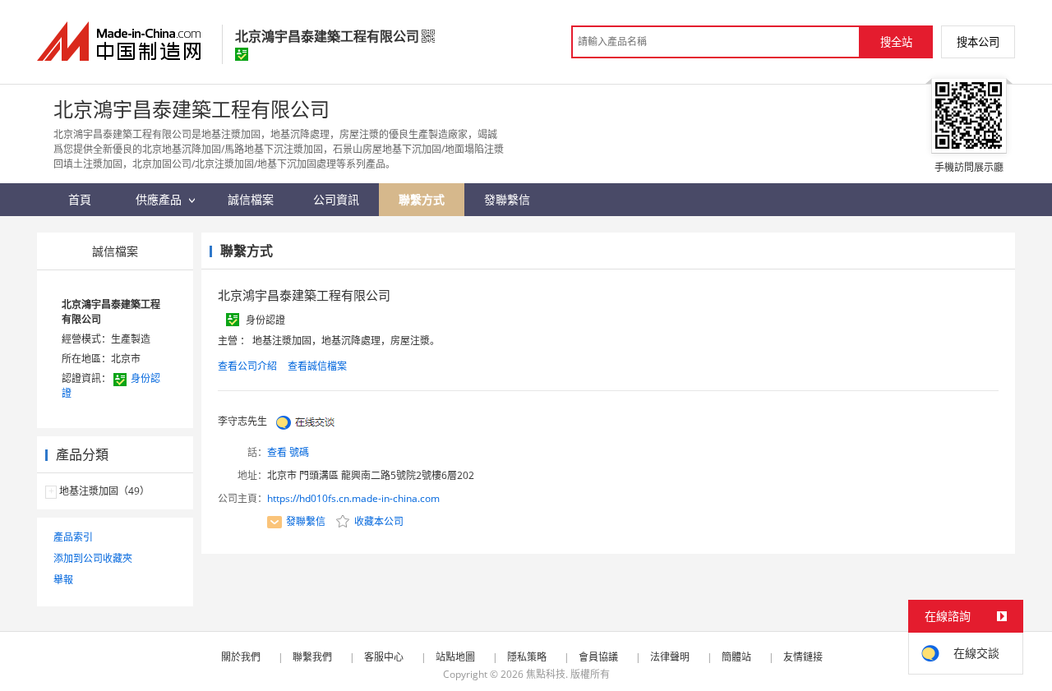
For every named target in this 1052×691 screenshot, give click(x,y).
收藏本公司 (378, 521)
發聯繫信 (305, 521)
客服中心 (384, 657)
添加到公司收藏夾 (92, 558)
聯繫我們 (312, 657)
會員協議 (598, 657)
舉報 (63, 580)
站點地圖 (455, 657)
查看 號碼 (288, 452)
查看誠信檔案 (317, 366)
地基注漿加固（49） (104, 491)
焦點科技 (545, 674)
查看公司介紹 (247, 366)
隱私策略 (527, 657)
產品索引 (73, 537)
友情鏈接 (803, 657)
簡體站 (736, 657)
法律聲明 (670, 657)
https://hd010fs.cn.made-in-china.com (353, 498)
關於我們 (241, 657)
